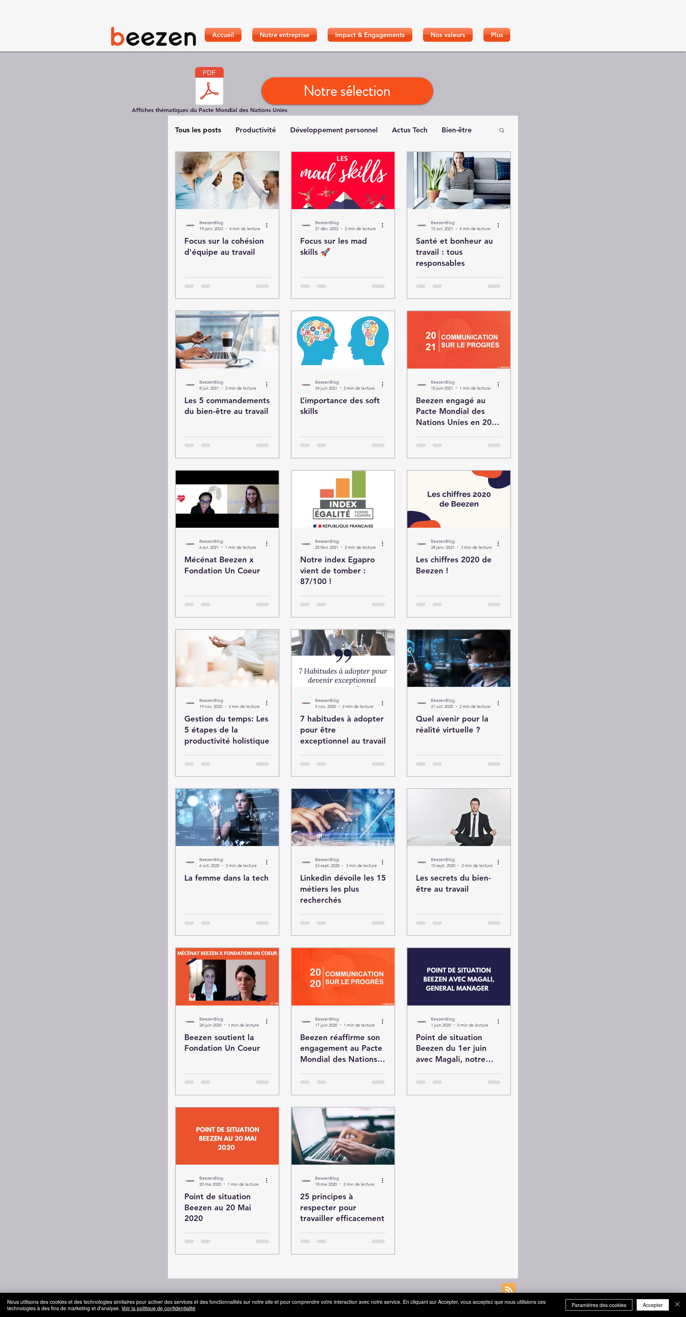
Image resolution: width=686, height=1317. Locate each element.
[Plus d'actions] (269, 225)
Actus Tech (409, 130)
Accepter (653, 1304)
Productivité (255, 130)
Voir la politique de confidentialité (158, 1308)
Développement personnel (334, 130)
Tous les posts (198, 130)
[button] (501, 131)
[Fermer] (677, 1304)
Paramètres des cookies (599, 1304)
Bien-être (457, 130)
